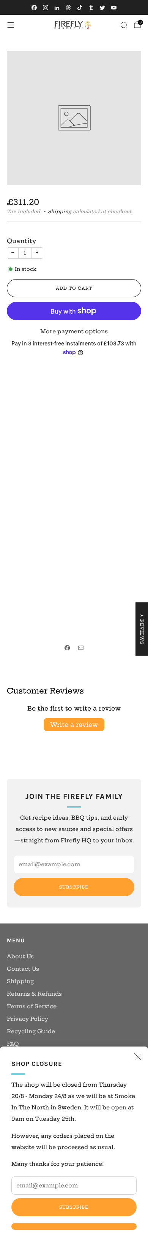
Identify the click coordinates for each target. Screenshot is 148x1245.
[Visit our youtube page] (114, 7)
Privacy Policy (27, 1018)
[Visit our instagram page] (45, 7)
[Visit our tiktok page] (79, 7)
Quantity (21, 241)
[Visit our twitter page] (102, 7)
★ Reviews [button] (142, 629)
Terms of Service (32, 1006)
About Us (20, 956)
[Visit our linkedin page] (57, 7)
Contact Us (23, 968)
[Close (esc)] (138, 1057)
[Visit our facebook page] (34, 7)
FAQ (13, 1043)
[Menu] (10, 25)
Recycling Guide (31, 1031)
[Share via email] (81, 648)
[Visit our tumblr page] (91, 7)
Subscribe (74, 1207)
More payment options (74, 331)
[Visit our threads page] (68, 7)
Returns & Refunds (34, 993)
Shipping (59, 211)
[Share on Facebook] (67, 648)
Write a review (74, 724)
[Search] (124, 25)
